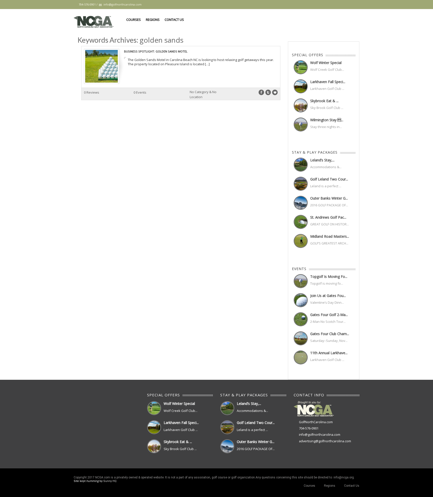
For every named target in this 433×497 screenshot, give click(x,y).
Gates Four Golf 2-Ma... (329, 314)
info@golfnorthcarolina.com (319, 434)
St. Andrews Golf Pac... (328, 217)
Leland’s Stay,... (322, 160)
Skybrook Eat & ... (324, 100)
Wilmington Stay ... (326, 119)
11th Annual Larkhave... (329, 352)
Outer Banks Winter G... (329, 198)
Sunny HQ (110, 481)
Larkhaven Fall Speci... (327, 81)
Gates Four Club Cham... (329, 333)
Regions (153, 19)
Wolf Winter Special (326, 62)
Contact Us (174, 19)
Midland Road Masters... (329, 236)
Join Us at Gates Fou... (328, 295)
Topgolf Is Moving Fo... (328, 276)
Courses (133, 19)
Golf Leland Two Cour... (329, 179)
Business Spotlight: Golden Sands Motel (155, 51)
